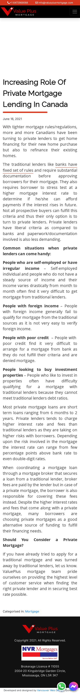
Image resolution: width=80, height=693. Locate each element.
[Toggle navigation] (75, 11)
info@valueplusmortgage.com (55, 2)
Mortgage (32, 611)
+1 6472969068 (19, 2)
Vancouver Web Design (50, 690)
